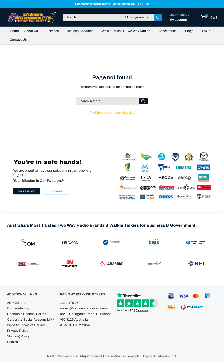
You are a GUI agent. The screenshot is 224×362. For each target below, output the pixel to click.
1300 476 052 (70, 303)
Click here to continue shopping (112, 112)
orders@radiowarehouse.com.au (85, 308)
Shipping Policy (18, 336)
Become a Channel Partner (27, 314)
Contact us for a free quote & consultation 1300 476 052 (112, 4)
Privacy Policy (17, 330)
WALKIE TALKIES (26, 191)
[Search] (158, 17)
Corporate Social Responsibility (30, 319)
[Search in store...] (143, 101)
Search (12, 342)
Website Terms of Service (26, 325)
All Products (16, 303)
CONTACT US (56, 191)
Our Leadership (18, 308)
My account (178, 19)
